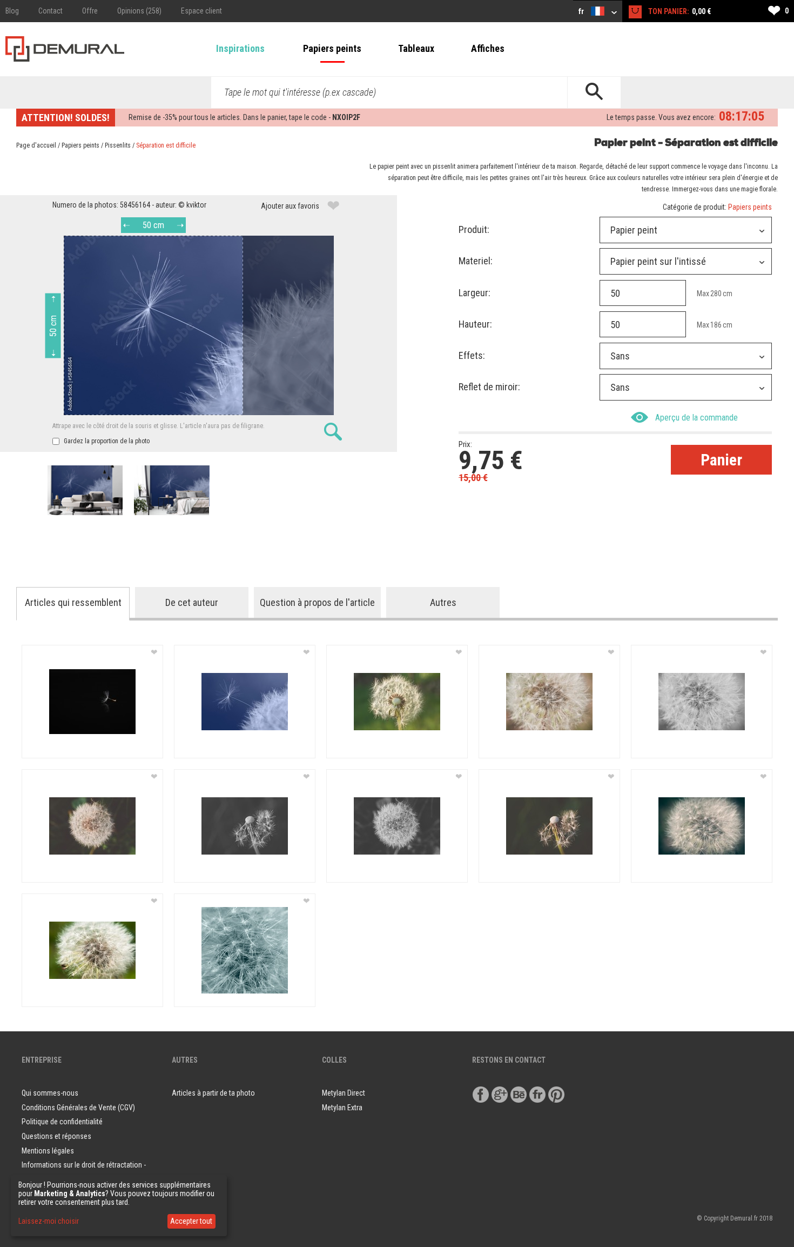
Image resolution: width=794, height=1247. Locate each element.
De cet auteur (191, 602)
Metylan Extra (342, 1107)
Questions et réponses (56, 1136)
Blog (12, 10)
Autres (443, 602)
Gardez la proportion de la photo (106, 441)
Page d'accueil (36, 145)
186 (716, 325)
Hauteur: (475, 324)
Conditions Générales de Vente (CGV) (78, 1107)
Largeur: (474, 292)
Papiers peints (332, 48)
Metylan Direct (343, 1093)
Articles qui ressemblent (73, 602)
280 (716, 293)
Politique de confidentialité (62, 1121)
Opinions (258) (139, 10)
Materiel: (476, 260)
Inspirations (240, 48)
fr (582, 11)
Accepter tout (191, 1221)
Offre (90, 10)
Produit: (474, 229)
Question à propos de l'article (317, 602)
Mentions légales (48, 1150)
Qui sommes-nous (50, 1093)
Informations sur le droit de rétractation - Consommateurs (84, 1172)
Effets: (472, 355)
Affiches (487, 48)
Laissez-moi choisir (48, 1221)
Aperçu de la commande (696, 417)
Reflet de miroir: (489, 386)
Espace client (201, 10)
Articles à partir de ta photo (213, 1093)
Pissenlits (118, 145)
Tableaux (416, 48)
